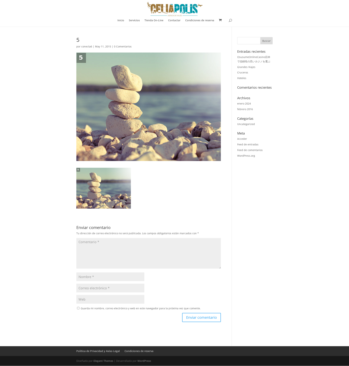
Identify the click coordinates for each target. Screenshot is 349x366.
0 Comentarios (123, 46)
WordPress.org (246, 155)
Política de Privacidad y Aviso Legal (98, 351)
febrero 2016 (245, 109)
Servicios (134, 20)
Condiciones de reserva (199, 20)
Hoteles (241, 78)
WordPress (144, 361)
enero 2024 (244, 103)
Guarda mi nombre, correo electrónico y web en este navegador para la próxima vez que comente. (141, 308)
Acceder (242, 138)
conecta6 (86, 46)
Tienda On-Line (154, 20)
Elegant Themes (103, 361)
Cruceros (242, 72)
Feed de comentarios (250, 150)
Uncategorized (246, 124)
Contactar (174, 20)
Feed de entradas (247, 144)
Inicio (120, 20)
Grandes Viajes (246, 67)
